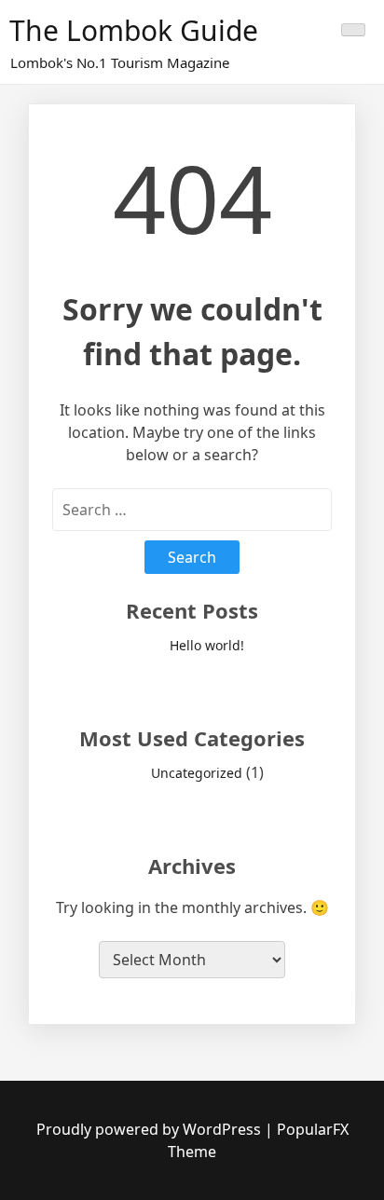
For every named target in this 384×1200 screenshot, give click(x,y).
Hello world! (207, 645)
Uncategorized (196, 773)
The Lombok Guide (133, 30)
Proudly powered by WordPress (150, 1129)
